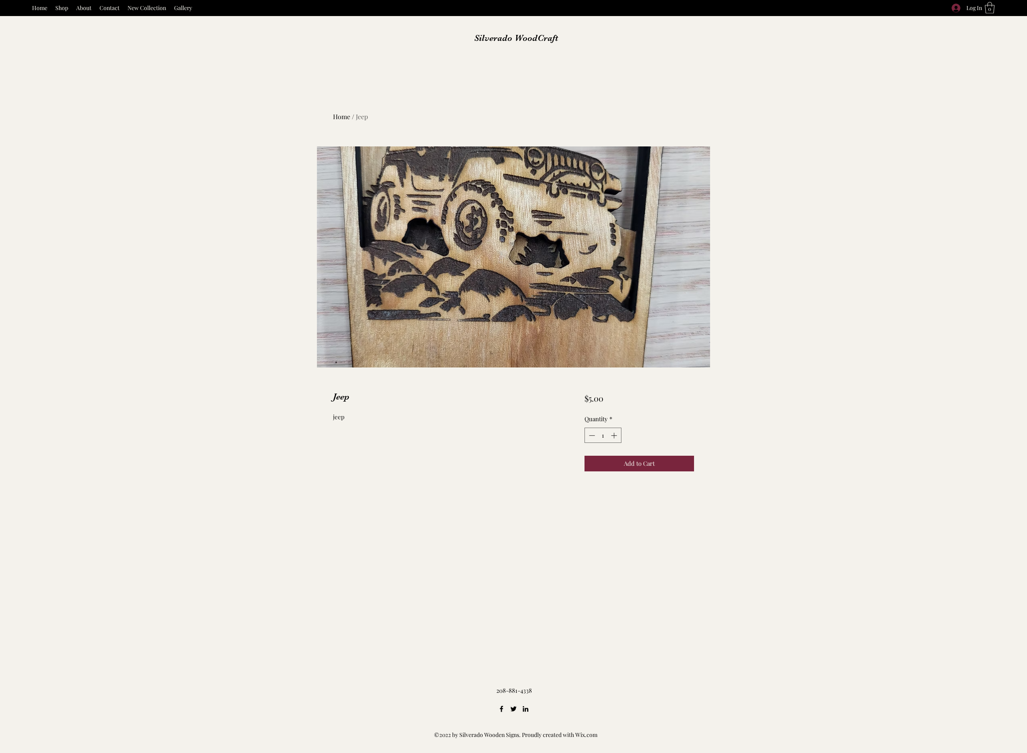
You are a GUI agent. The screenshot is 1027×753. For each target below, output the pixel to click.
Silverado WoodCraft (516, 38)
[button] (990, 8)
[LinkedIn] (526, 709)
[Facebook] (501, 709)
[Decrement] (591, 435)
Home (341, 116)
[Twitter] (513, 709)
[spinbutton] (602, 435)
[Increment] (614, 435)
